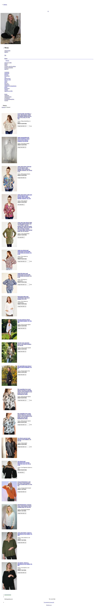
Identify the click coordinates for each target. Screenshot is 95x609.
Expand (5, 54)
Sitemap (5, 4)
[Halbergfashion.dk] (11, 43)
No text (2, 2)
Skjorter (3, 107)
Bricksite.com (49, 605)
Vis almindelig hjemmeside (49, 602)
